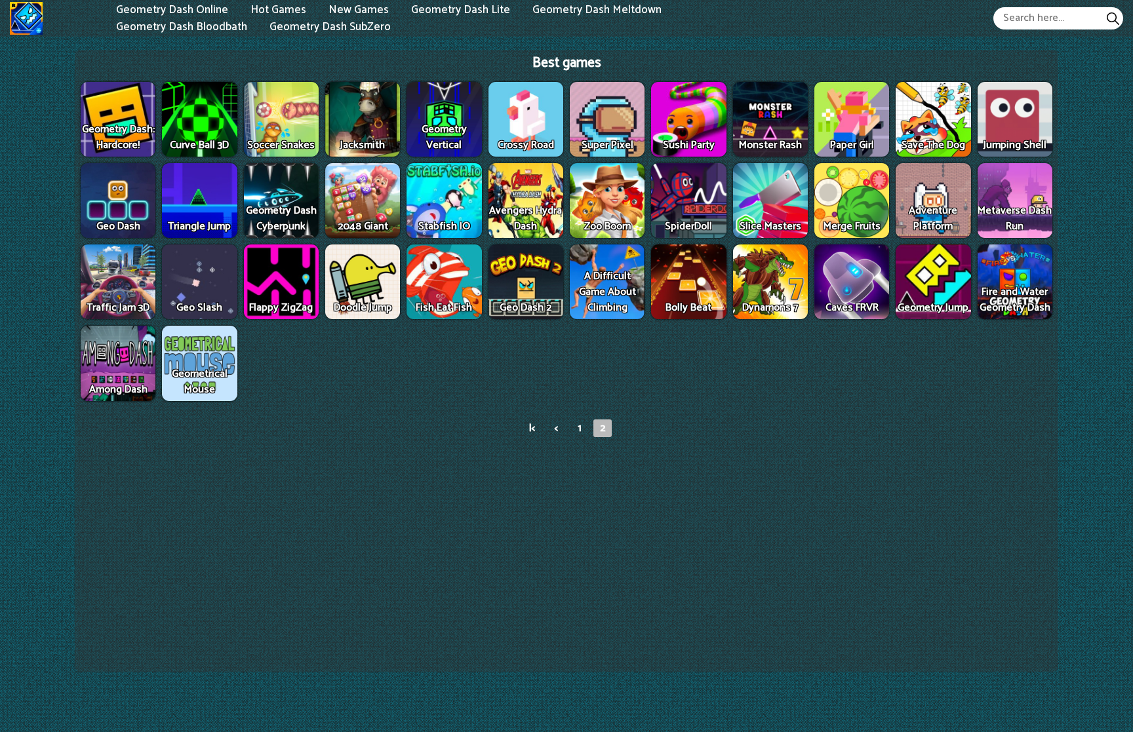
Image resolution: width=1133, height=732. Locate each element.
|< (532, 428)
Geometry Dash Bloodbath (181, 26)
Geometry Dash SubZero (330, 26)
